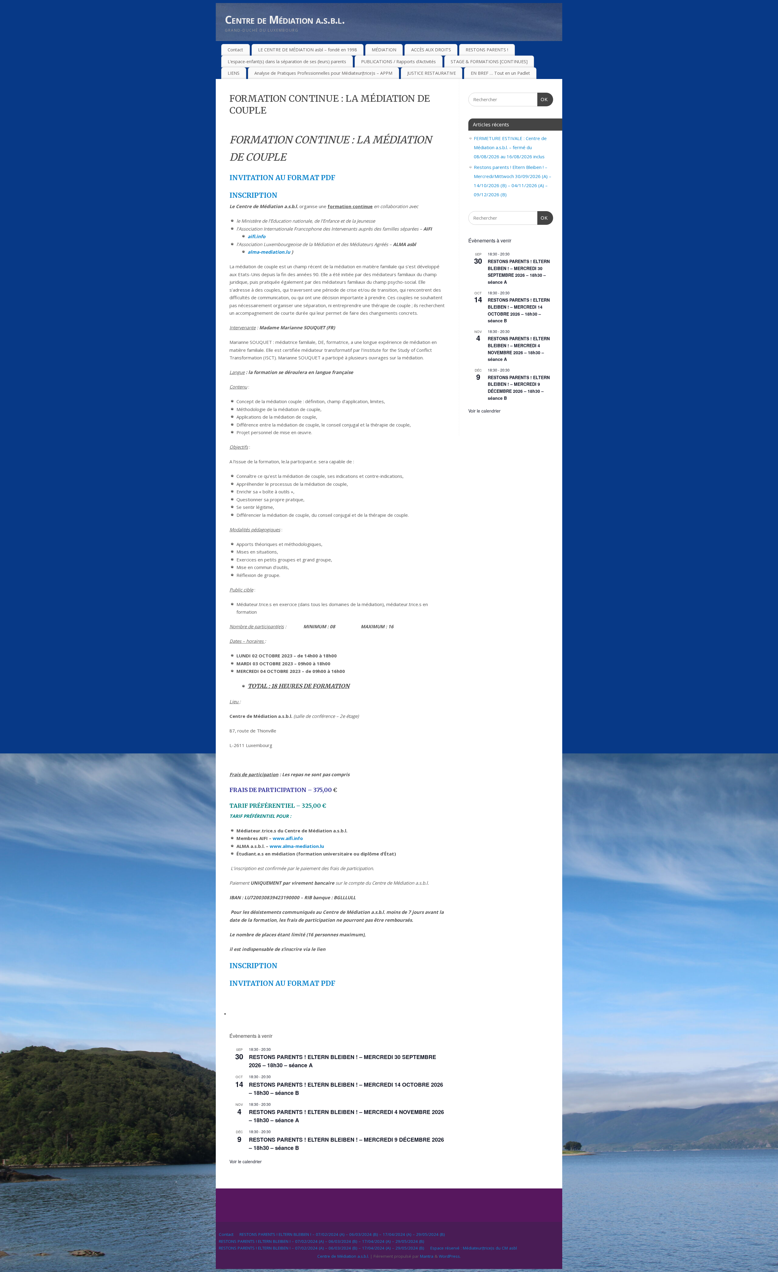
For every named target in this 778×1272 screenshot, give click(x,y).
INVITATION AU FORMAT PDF (282, 177)
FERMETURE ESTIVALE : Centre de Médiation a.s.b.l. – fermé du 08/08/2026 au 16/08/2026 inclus (510, 147)
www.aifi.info (288, 838)
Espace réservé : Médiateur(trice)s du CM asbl (473, 1248)
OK (542, 99)
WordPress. (450, 1256)
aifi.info (256, 236)
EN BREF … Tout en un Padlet (500, 73)
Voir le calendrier (245, 1161)
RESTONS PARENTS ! (487, 50)
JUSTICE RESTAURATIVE (431, 73)
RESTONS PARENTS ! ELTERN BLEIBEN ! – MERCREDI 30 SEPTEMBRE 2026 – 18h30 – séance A (519, 271)
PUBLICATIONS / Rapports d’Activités (398, 61)
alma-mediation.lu (269, 252)
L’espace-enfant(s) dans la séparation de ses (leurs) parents (287, 61)
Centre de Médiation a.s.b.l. (285, 19)
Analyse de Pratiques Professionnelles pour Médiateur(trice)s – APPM (323, 73)
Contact (235, 50)
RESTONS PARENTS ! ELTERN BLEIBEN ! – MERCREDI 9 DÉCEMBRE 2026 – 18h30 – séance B (519, 387)
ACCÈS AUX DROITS (431, 50)
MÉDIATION (384, 50)
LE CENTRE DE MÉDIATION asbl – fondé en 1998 (307, 50)
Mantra (426, 1256)
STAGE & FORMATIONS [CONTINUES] (489, 61)
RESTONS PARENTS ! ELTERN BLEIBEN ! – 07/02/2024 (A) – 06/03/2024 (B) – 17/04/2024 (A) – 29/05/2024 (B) (342, 1234)
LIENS (233, 73)
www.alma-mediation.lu (297, 846)
